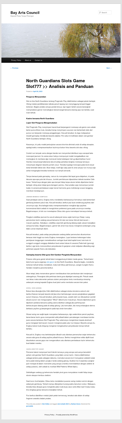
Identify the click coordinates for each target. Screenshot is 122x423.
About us (28, 60)
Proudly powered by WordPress (67, 415)
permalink (29, 406)
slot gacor (50, 262)
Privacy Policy (16, 60)
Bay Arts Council (24, 12)
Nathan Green (76, 404)
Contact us (38, 60)
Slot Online (45, 404)
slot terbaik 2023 (63, 404)
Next (109, 68)
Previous (14, 68)
